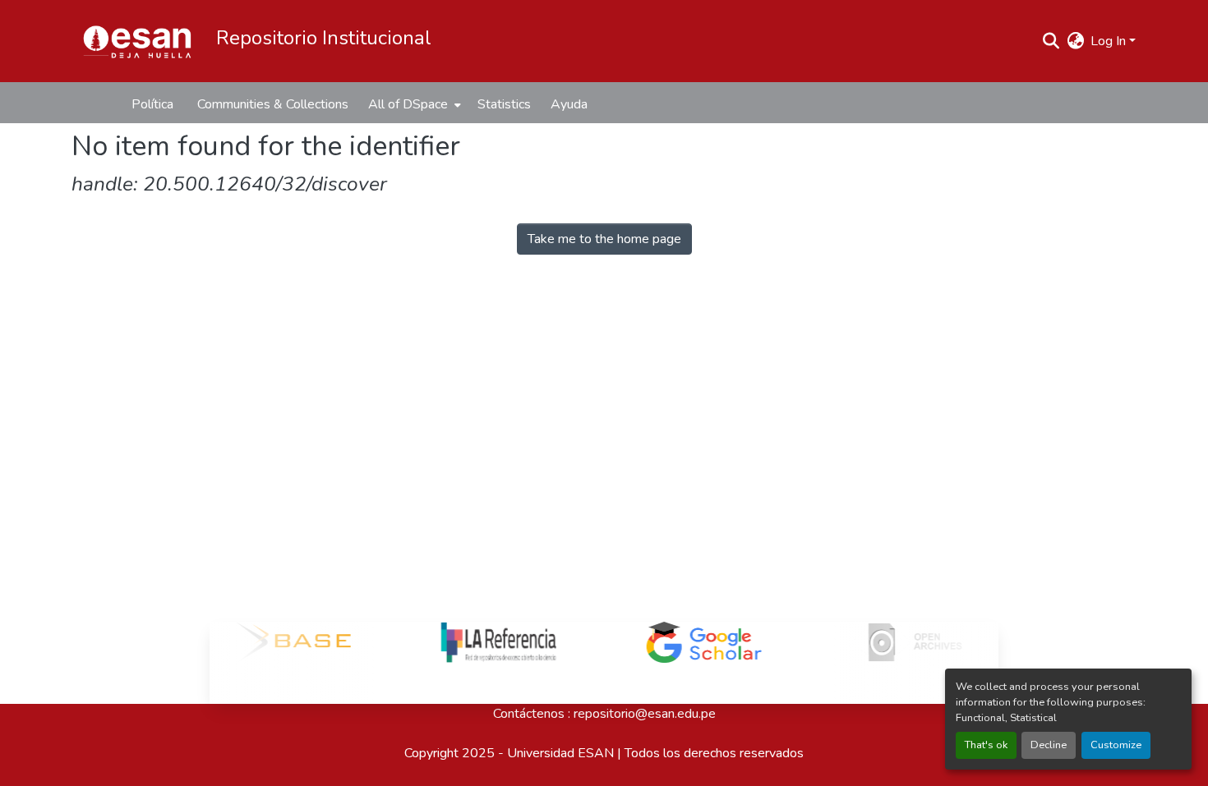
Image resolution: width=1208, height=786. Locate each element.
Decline (1048, 745)
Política (152, 104)
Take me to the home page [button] (604, 239)
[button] (137, 41)
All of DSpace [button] (408, 104)
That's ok (986, 745)
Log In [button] (1109, 41)
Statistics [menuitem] (504, 104)
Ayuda (569, 104)
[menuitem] (413, 104)
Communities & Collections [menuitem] (272, 104)
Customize (1115, 745)
